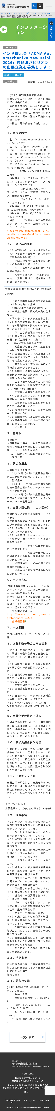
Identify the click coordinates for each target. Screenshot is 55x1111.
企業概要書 (18, 621)
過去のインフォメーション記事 (38, 13)
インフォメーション (16, 13)
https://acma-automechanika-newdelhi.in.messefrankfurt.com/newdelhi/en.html (28, 234)
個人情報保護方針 (12, 1101)
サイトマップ (29, 1101)
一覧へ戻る (27, 1037)
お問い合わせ (44, 1101)
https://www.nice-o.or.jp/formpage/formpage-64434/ (28, 616)
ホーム (3, 13)
